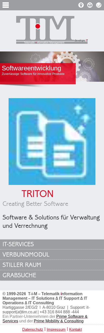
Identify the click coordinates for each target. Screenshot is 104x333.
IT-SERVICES (18, 244)
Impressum (56, 329)
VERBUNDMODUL (26, 254)
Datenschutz (32, 329)
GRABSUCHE (19, 275)
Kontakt (75, 329)
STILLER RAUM (22, 265)
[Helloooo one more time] (52, 30)
